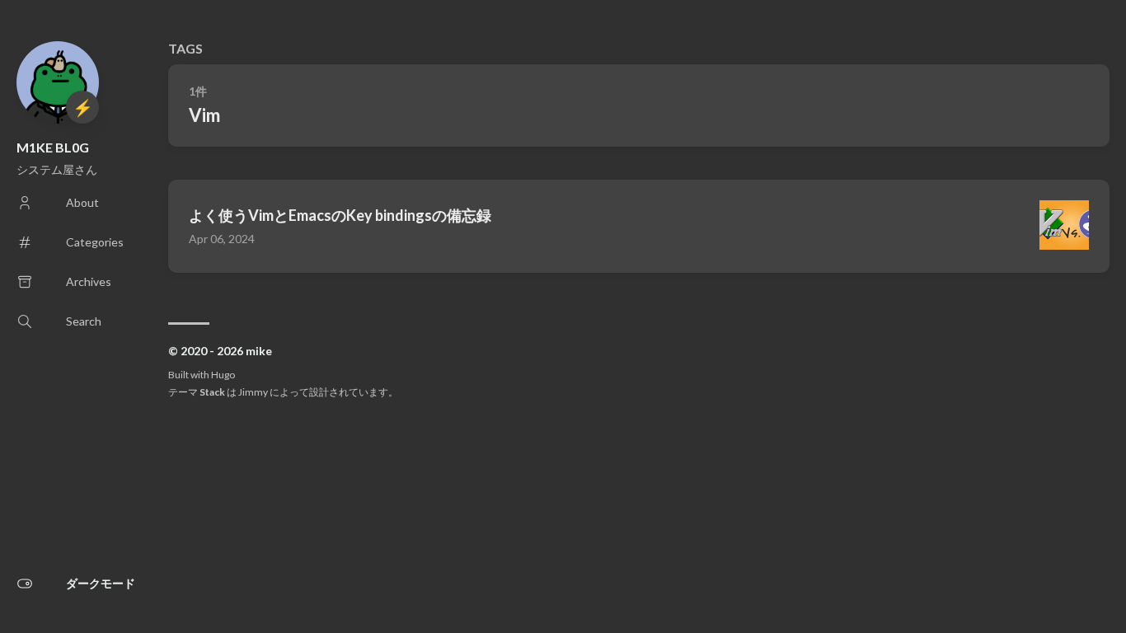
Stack (212, 392)
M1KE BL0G (52, 147)
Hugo (223, 374)
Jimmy (253, 392)
